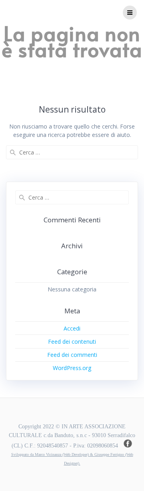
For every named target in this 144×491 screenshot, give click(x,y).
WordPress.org (72, 368)
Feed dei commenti (72, 354)
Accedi (72, 328)
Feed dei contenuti (72, 341)
